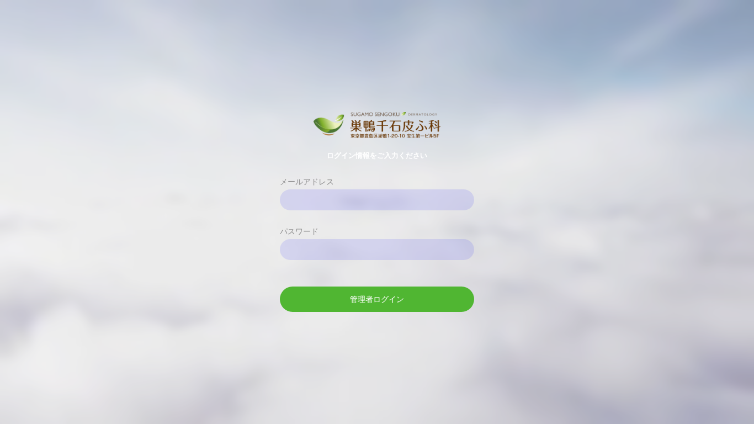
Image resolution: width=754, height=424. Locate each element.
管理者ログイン (377, 299)
